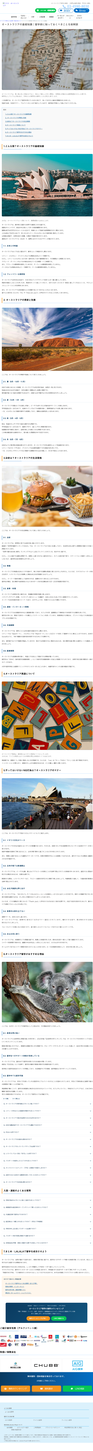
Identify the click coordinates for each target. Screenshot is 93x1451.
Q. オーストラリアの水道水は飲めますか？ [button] (18, 1139)
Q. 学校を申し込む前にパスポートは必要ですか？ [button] (20, 1228)
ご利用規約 (37, 1427)
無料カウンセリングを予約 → (38, 1318)
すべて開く (6, 1098)
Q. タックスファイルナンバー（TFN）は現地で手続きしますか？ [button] (25, 1168)
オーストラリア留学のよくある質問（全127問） (21, 1283)
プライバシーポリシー (52, 1427)
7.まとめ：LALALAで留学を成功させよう (19, 136)
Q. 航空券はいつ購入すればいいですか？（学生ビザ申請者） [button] (24, 1221)
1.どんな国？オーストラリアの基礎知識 (18, 114)
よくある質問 (9, 1412)
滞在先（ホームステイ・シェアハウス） (18, 1293)
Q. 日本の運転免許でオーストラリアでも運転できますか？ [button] (23, 1125)
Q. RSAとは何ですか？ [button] (11, 1132)
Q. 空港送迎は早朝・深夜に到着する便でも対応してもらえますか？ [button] (26, 1243)
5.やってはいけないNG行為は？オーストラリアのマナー (24, 128)
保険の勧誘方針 (16, 1429)
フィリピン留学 (67, 1420)
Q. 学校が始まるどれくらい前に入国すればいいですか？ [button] (22, 1200)
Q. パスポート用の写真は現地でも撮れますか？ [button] (19, 1236)
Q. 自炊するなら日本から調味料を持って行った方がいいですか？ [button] (25, 1175)
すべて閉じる (16, 1098)
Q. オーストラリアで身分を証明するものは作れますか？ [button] (22, 1118)
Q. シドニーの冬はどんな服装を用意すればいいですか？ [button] (22, 1111)
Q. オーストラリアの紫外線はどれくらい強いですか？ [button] (21, 1103)
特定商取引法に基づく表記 (73, 1427)
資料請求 (48, 1389)
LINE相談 (78, 1389)
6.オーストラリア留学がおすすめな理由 (18, 132)
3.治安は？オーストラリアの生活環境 (17, 121)
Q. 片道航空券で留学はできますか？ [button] (16, 1214)
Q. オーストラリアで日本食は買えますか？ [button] (18, 1182)
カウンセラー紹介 (23, 1427)
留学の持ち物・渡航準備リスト (15, 1289)
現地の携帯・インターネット (14, 1286)
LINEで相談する (59, 1318)
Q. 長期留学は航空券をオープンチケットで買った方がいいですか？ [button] (26, 1207)
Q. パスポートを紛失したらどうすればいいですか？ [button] (21, 1160)
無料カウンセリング (17, 1389)
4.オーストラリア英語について (15, 125)
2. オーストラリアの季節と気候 (15, 117)
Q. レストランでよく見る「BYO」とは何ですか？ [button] (20, 1153)
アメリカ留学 (37, 1420)
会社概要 (10, 1427)
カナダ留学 (8, 1420)
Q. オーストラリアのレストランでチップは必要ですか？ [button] (22, 1146)
